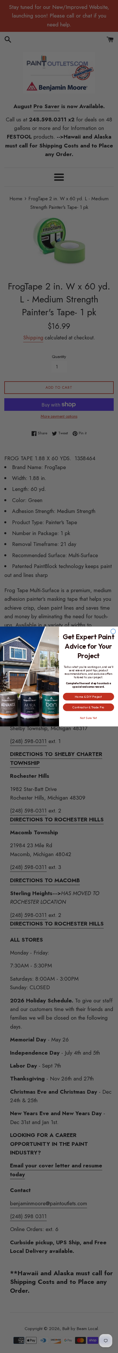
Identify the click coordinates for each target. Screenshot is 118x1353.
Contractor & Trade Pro (88, 707)
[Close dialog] (113, 631)
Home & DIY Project (88, 696)
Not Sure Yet (88, 718)
